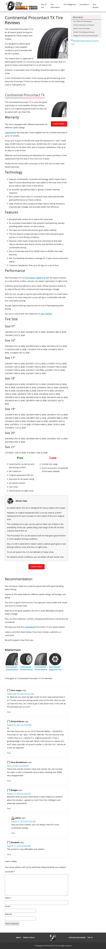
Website (8, 914)
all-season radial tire (35, 278)
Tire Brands (95, 6)
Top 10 (89, 937)
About (18, 937)
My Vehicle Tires (52, 946)
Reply (9, 712)
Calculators (84, 4)
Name (8, 898)
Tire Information (55, 6)
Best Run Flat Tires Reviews (81, 28)
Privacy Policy (29, 937)
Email (8, 906)
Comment (10, 871)
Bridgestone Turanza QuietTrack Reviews (85, 36)
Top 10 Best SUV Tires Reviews (82, 21)
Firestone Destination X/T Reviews (83, 25)
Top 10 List (43, 6)
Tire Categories (69, 4)
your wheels (46, 314)
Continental (10, 132)
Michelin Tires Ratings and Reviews (84, 32)
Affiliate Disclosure (77, 937)
